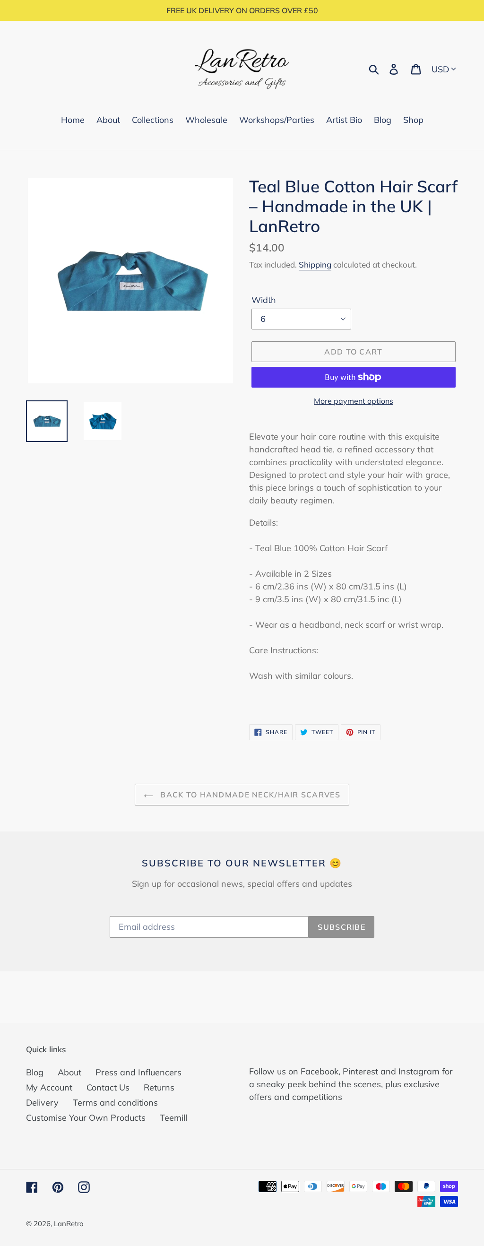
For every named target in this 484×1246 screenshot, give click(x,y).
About (69, 1072)
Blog (34, 1072)
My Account (49, 1087)
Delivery (42, 1102)
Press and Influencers (138, 1072)
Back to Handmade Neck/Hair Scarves (249, 794)
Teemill (173, 1117)
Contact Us (108, 1087)
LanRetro (69, 1223)
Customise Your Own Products (86, 1117)
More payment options (353, 401)
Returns (159, 1087)
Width (263, 299)
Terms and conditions (115, 1102)
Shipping (315, 264)
